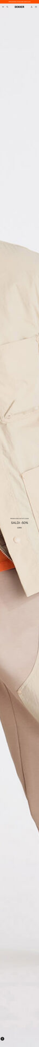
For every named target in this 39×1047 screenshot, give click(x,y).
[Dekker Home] (19, 7)
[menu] (3, 6)
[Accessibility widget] (2, 1039)
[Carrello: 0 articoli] (36, 6)
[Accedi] (31, 6)
